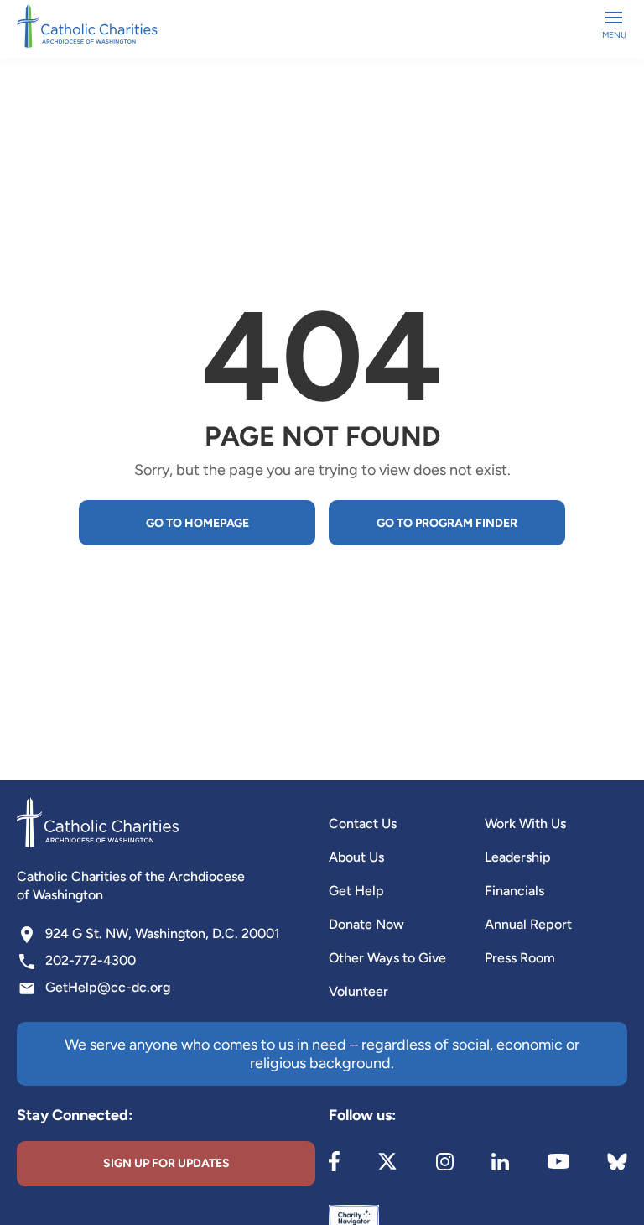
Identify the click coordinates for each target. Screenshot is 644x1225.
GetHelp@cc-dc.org (107, 987)
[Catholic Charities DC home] (87, 26)
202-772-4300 (90, 960)
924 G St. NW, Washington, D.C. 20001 (162, 933)
